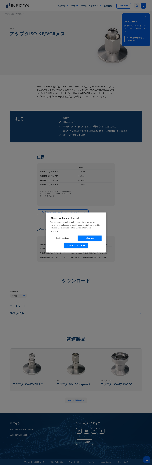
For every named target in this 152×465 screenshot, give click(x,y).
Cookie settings (62, 238)
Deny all (90, 238)
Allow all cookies (76, 246)
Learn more (54, 231)
